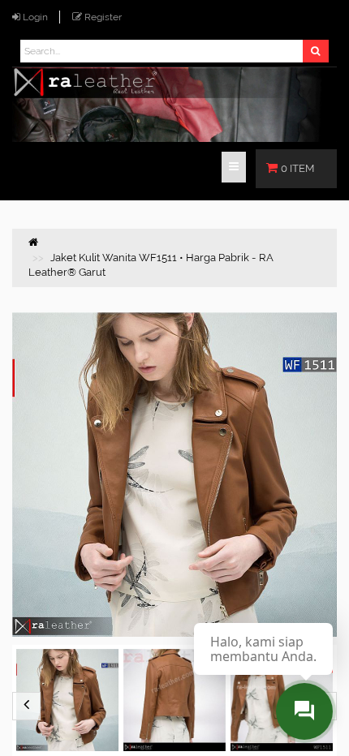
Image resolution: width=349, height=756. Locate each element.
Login (35, 17)
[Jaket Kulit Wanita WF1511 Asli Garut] (174, 700)
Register (103, 17)
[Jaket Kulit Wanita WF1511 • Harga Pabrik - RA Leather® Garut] (67, 700)
